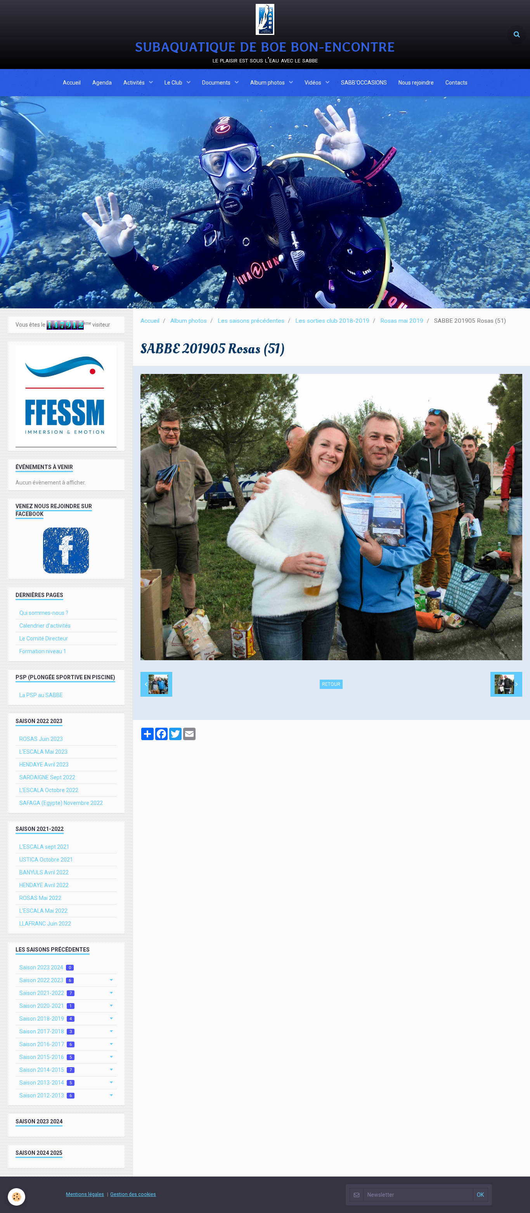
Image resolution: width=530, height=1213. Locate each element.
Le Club (174, 83)
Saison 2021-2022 (45, 993)
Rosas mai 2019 (401, 320)
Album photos (268, 83)
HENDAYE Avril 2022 (44, 885)
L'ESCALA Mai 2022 (43, 911)
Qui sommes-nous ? (43, 613)
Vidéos (313, 83)
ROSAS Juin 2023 (41, 739)
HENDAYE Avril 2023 (44, 764)
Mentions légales (85, 1194)
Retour (331, 684)
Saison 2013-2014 (45, 1083)
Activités (134, 83)
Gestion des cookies (133, 1194)
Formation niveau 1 (42, 651)
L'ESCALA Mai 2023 (43, 752)
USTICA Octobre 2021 (46, 860)
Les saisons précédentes (251, 320)
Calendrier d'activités (45, 626)
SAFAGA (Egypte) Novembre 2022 (61, 803)
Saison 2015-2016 (45, 1057)
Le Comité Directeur (43, 638)
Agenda (102, 83)
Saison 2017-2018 (45, 1031)
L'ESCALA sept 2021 (44, 847)
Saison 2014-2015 (45, 1070)
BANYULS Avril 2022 (44, 872)
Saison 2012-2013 (45, 1095)
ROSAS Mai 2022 (40, 898)
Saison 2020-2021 (45, 1006)
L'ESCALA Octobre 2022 (48, 790)
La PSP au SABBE (41, 695)
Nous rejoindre (416, 83)
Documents (217, 83)
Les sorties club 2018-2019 (332, 320)
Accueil (72, 83)
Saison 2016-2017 (45, 1044)
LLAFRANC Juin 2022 (45, 924)
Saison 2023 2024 (45, 967)
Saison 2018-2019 (45, 1019)
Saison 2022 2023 (45, 980)
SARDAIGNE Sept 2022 (47, 777)
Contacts (456, 83)
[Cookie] (16, 1197)
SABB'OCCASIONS (364, 83)
